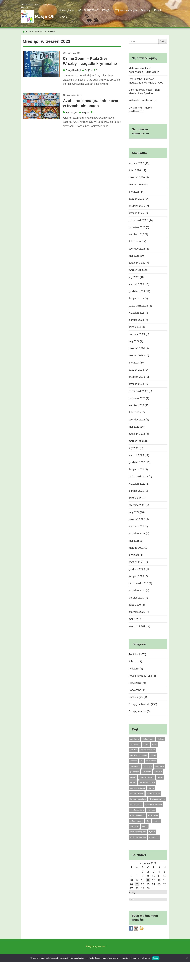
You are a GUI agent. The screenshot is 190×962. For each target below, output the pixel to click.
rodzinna (156, 821)
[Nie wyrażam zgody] (186, 958)
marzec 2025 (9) (138, 270)
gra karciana (147, 766)
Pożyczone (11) (137, 690)
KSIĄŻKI (106, 10)
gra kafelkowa (151, 761)
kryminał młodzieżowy (147, 783)
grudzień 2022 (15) (139, 462)
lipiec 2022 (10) (137, 497)
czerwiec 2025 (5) (139, 248)
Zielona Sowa (154, 837)
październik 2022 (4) (140, 476)
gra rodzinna (134, 772)
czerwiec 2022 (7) (139, 505)
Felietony (145, 10)
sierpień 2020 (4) (138, 597)
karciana (133, 777)
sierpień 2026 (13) (139, 163)
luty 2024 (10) (137, 362)
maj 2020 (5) (136, 619)
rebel (148, 821)
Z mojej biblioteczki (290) (143, 704)
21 (137, 884)
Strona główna (66, 10)
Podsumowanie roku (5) (142, 675)
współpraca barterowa (138, 837)
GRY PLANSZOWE (88, 10)
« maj (132, 892)
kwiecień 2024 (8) (139, 348)
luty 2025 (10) (137, 277)
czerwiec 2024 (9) (139, 334)
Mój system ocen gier (126, 10)
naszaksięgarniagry (137, 810)
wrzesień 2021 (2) (139, 533)
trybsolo (152, 832)
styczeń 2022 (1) (138, 526)
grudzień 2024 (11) (139, 291)
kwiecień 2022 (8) (139, 519)
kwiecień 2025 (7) (139, 262)
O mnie (63, 17)
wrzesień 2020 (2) (139, 590)
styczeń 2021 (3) (138, 562)
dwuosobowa (134, 744)
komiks (160, 777)
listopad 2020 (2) (138, 576)
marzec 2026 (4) (138, 184)
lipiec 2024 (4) (137, 327)
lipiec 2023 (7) (137, 412)
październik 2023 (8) (140, 391)
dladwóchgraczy (148, 739)
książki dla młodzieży (137, 788)
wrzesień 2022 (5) (139, 483)
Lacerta (151, 788)
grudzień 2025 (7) (139, 205)
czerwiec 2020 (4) (139, 611)
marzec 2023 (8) (138, 440)
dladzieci (161, 739)
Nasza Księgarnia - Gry (153, 804)
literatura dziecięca (153, 794)
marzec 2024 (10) (139, 355)
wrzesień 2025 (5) (139, 227)
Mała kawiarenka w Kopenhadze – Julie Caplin (144, 70)
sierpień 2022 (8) (138, 490)
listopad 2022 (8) (138, 469)
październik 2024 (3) (140, 305)
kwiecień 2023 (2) (139, 433)
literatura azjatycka (136, 794)
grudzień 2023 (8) (139, 376)
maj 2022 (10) (137, 512)
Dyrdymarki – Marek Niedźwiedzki (140, 109)
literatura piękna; (136, 804)
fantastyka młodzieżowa (138, 755)
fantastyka (133, 750)
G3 (141, 761)
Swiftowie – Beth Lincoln (142, 100)
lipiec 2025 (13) (137, 241)
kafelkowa (158, 772)
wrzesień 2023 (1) (139, 398)
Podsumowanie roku (137, 815)
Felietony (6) (136, 668)
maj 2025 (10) (137, 255)
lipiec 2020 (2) (137, 604)
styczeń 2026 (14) (139, 198)
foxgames (133, 761)
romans (144, 826)
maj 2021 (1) (136, 540)
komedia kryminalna (147, 777)
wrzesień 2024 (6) (139, 312)
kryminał (133, 783)
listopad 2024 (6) (138, 298)
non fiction (151, 810)
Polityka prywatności (96, 946)
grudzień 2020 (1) (139, 569)
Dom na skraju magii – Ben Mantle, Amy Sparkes (144, 91)
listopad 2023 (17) (139, 384)
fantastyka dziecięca (148, 750)
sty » (131, 899)
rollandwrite (134, 826)
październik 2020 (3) (140, 583)
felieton (153, 755)
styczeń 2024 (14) (139, 369)
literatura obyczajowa (157, 799)
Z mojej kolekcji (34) (140, 711)
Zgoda (155, 958)
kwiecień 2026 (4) (139, 177)
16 (148, 880)
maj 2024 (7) (136, 341)
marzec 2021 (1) (138, 547)
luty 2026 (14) (137, 191)
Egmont (146, 744)
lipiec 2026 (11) (137, 170)
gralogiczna (159, 766)
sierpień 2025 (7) (138, 234)
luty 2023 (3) (136, 448)
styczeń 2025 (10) (139, 284)
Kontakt (158, 10)
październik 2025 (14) (141, 220)
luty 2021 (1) (136, 554)
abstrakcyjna (134, 739)
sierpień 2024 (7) (138, 319)
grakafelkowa (134, 766)
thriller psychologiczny (138, 832)
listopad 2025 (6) (138, 213)
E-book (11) (135, 661)
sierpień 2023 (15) (139, 405)
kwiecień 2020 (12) (139, 626)
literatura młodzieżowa (138, 799)
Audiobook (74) (137, 654)
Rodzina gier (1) (138, 697)
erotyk (154, 744)
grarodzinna (147, 772)
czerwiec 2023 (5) (139, 419)
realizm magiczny (136, 821)
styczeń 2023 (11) (139, 455)
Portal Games (153, 815)
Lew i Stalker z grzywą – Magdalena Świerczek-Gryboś (146, 81)
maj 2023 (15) (137, 426)
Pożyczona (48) (138, 682)
